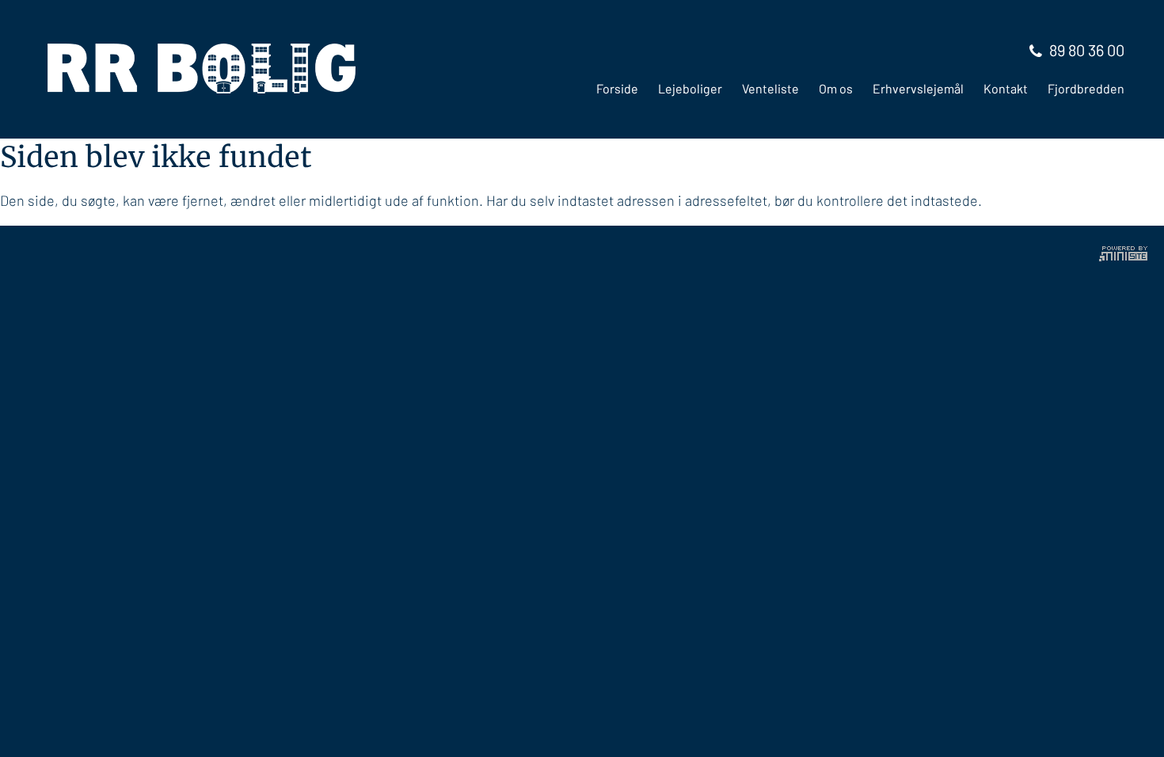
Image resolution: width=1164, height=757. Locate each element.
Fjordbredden (1086, 88)
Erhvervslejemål (918, 88)
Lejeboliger (690, 88)
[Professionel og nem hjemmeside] (1123, 251)
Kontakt (1005, 88)
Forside (617, 88)
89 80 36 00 (1086, 49)
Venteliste (770, 88)
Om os (836, 88)
